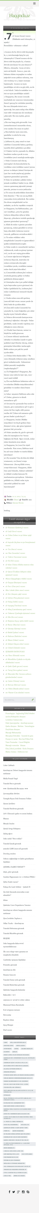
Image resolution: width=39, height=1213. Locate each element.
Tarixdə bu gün (27, 736)
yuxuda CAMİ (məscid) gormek (15, 849)
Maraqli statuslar (12, 746)
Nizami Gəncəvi (9, 975)
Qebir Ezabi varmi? (10, 882)
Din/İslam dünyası (13, 730)
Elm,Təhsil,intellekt (13, 749)
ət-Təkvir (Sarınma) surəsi (16, 557)
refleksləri (25, 1124)
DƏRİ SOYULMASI (27, 1154)
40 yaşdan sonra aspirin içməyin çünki (17, 1134)
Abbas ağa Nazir (19, 1175)
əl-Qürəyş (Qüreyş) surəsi (16, 629)
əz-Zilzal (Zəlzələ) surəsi (15, 648)
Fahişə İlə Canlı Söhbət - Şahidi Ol (16, 887)
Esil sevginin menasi (11, 1010)
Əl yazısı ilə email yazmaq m (13, 1121)
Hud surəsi (7, 1030)
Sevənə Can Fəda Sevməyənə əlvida (16, 1084)
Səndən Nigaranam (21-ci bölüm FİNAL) (19, 877)
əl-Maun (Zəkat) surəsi (15, 640)
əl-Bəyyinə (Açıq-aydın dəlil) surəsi (20, 621)
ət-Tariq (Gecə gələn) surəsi (17, 670)
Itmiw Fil (7, 1131)
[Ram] (16, 500)
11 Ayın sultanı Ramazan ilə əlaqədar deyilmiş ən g (17, 1144)
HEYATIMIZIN (7, 1048)
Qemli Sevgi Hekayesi (11, 829)
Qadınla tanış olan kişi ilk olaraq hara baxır (17, 1109)
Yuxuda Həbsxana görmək (13, 928)
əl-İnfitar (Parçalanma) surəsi (17, 598)
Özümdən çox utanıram (12, 1160)
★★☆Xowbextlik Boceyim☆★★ (15, 789)
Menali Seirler (8, 824)
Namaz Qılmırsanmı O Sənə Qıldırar (16, 1081)
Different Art (23, 752)
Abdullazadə (20, 1045)
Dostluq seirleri (9, 854)
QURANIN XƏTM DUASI (15, 652)
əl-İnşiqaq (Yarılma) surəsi (16, 606)
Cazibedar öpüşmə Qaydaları (14, 960)
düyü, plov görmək (10, 872)
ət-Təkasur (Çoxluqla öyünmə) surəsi (20, 613)
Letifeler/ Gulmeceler (14, 720)
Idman (22, 746)
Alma (5, 900)
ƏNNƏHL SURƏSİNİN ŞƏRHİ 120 (13, 1151)
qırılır (15, 1052)
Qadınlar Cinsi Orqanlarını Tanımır (17, 905)
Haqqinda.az (19, 15)
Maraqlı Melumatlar (13, 733)
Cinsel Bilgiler (24, 742)
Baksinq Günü (8, 1045)
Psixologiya (10, 714)
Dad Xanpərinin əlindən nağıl (14, 1106)
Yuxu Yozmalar (12, 742)
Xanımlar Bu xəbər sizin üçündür (15, 1137)
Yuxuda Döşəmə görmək (12, 1087)
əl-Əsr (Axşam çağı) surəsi (16, 594)
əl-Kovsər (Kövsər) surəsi (16, 685)
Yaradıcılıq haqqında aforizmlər (15, 1169)
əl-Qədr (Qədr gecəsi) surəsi (17, 666)
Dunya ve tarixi (12, 739)
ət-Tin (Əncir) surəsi (14, 549)
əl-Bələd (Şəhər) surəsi (15, 633)
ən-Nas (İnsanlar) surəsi (15, 553)
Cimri (5, 1042)
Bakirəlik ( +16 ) (9, 995)
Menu (34, 3)
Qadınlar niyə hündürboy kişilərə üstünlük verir (19, 1058)
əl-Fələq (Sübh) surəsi (14, 602)
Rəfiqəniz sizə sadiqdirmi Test (14, 1103)
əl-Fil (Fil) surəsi (12, 561)
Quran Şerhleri (9, 804)
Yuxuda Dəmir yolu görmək (14, 980)
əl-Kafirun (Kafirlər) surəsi (16, 636)
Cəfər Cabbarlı (8, 765)
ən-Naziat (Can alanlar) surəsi (18, 693)
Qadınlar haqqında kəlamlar (14, 990)
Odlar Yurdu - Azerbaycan (13, 923)
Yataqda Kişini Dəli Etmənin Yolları (17, 799)
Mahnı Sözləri (11, 752)
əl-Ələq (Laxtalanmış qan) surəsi (19, 610)
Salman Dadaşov (26, 1048)
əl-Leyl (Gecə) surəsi (14, 532)
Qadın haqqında (18, 1131)
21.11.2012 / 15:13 (19, 497)
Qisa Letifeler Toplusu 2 (12, 918)
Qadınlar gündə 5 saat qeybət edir (16, 1127)
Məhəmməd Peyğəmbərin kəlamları (16, 1065)
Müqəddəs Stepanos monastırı (14, 1163)
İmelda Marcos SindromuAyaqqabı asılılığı (18, 1078)
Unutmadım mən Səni (11, 1157)
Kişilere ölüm (8, 1020)
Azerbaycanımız (27, 723)
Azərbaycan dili (9, 970)
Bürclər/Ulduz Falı (26, 739)
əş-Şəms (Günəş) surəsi (15, 681)
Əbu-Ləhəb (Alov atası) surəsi (17, 590)
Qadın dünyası (11, 726)
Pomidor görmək (10, 965)
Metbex (21, 726)
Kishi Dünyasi (28, 749)
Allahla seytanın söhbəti (12, 1069)
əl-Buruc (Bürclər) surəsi (15, 625)
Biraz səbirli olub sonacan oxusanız (16, 1055)
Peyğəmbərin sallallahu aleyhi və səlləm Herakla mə (18, 1091)
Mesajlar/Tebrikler (13, 736)
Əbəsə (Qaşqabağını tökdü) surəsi (19, 579)
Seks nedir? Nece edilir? (12, 839)
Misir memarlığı (9, 1148)
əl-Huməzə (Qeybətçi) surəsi (17, 528)
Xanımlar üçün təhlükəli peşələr (15, 1062)
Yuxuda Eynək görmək (12, 844)
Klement (7, 1052)
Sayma (16, 1048)
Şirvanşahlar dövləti (11, 794)
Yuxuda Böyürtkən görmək (13, 985)
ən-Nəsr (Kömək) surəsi (15, 656)
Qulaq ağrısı (7, 834)
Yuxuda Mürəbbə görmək (13, 934)
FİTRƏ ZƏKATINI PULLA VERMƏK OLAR (15, 1172)
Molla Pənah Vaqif (10, 779)
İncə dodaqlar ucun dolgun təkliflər (17, 1166)
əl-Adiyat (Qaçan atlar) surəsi (17, 644)
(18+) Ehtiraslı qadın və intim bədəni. (18, 814)
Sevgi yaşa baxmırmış (11, 1124)
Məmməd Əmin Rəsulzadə (13, 1005)
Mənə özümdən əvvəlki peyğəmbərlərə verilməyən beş (17, 1099)
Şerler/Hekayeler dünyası (16, 717)
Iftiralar (7, 1095)
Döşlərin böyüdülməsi (18, 1042)
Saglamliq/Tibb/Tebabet (25, 714)
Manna (6, 819)
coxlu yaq (7, 1175)
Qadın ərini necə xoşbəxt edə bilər (16, 1140)
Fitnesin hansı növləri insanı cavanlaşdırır (19, 1075)
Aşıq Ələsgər (8, 1025)
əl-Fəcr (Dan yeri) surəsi (15, 587)
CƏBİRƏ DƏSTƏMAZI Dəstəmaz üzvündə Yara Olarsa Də (18, 1117)
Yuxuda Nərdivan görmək (13, 809)
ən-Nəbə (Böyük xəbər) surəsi (17, 689)
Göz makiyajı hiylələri (11, 1154)
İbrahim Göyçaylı (9, 1072)
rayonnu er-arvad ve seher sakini (16, 1000)
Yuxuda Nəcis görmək (12, 784)
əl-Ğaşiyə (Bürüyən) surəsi (16, 583)
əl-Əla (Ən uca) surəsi (14, 617)
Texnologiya (29, 726)
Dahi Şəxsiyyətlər (13, 723)
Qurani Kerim (18, 503)
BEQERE (6, 939)
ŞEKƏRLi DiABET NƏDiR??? (14, 867)
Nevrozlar (7, 1015)
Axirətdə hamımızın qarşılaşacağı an (16, 1114)
